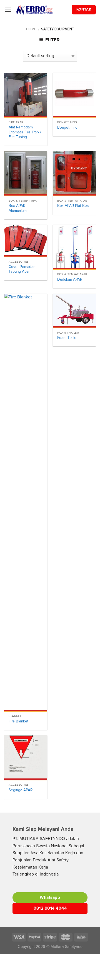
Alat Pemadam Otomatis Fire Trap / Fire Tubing (25, 132)
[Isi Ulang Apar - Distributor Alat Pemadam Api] (42, 9)
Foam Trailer (67, 337)
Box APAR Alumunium (18, 208)
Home (31, 29)
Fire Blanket (18, 721)
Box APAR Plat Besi (73, 205)
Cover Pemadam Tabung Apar (22, 269)
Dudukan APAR (69, 279)
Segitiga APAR (20, 790)
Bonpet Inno (67, 127)
